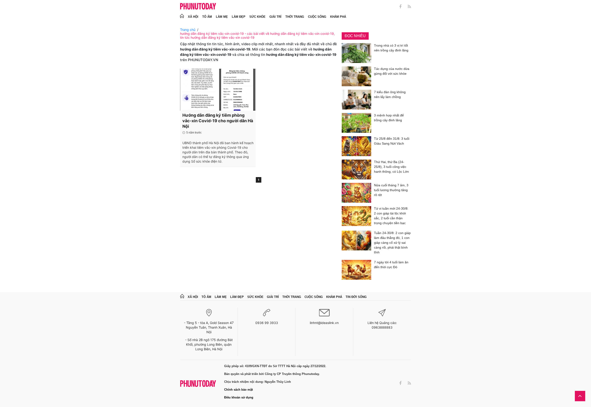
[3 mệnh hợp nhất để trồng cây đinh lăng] (356, 123)
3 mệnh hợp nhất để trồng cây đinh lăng (389, 117)
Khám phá (338, 16)
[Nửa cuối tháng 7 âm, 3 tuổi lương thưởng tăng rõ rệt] (356, 193)
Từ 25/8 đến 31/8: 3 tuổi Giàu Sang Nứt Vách (391, 141)
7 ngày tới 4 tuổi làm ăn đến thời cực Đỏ (391, 264)
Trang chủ (187, 30)
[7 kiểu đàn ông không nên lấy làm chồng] (356, 100)
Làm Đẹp (238, 16)
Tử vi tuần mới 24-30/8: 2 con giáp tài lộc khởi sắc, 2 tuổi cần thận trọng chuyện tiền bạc (391, 216)
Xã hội (193, 16)
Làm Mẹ (222, 16)
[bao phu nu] (198, 6)
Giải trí (275, 16)
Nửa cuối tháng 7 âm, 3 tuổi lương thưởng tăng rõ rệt (391, 190)
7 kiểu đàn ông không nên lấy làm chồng (390, 94)
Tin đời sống (356, 297)
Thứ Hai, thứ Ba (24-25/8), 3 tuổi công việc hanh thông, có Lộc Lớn (391, 166)
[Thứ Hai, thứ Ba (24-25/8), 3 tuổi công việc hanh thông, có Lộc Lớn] (356, 169)
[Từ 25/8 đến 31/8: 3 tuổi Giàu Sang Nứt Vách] (356, 146)
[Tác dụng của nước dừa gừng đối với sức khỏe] (356, 76)
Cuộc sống (317, 16)
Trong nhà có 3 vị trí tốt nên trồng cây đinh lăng (391, 48)
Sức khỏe (257, 16)
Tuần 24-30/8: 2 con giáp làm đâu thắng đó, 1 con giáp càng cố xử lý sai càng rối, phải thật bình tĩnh (392, 242)
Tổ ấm (207, 16)
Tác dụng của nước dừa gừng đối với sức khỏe (391, 71)
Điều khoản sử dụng (238, 397)
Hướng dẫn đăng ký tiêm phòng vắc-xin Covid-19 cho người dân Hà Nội (217, 121)
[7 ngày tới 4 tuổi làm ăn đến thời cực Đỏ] (356, 270)
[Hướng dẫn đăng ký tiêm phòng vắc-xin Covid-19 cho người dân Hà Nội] (218, 90)
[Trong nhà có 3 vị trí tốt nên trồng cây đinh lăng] (356, 53)
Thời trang (294, 16)
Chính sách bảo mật (238, 389)
